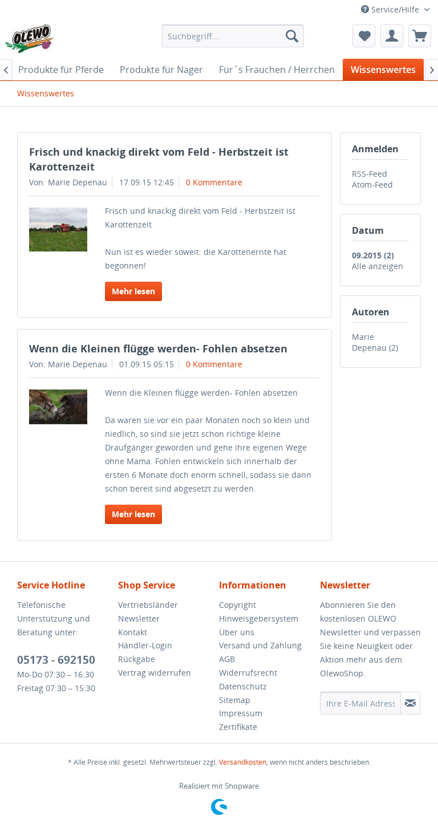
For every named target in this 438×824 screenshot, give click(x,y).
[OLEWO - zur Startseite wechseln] (30, 39)
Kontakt (132, 632)
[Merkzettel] (363, 36)
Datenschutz (243, 686)
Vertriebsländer (148, 604)
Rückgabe (136, 658)
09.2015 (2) (373, 255)
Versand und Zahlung (260, 645)
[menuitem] (233, 36)
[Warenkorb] (419, 36)
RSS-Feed (369, 173)
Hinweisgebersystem (258, 618)
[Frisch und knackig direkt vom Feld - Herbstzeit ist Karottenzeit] (58, 229)
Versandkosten (242, 762)
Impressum (240, 713)
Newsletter (139, 618)
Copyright (237, 604)
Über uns (236, 632)
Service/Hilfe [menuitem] (395, 9)
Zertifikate (238, 726)
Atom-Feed (372, 184)
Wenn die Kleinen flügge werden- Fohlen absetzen (158, 348)
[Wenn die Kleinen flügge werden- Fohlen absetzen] (58, 406)
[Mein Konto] (391, 36)
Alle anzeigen (377, 266)
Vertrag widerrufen (154, 672)
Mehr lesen (133, 291)
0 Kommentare (214, 182)
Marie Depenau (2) (375, 342)
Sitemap (234, 700)
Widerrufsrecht (248, 672)
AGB (227, 658)
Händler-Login (145, 645)
